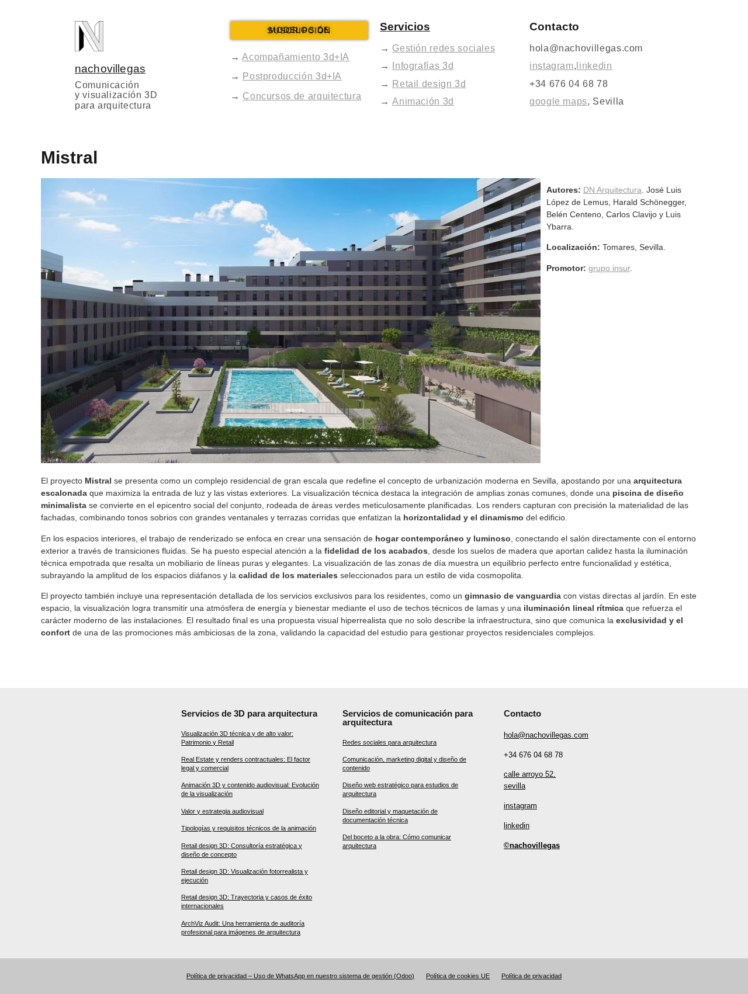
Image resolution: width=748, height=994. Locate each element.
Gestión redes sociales (443, 48)
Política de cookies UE (458, 975)
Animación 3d (423, 101)
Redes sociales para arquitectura (389, 742)
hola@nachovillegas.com (546, 735)
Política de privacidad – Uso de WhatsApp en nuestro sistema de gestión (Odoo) (300, 975)
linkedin (594, 66)
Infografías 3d (422, 66)
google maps (558, 101)
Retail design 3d (429, 84)
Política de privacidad (531, 975)
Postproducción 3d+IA (292, 76)
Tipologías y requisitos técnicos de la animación (248, 828)
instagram (551, 66)
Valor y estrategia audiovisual (222, 811)
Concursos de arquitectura (302, 96)
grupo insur (609, 268)
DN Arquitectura (612, 189)
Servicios (405, 26)
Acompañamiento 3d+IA (295, 57)
